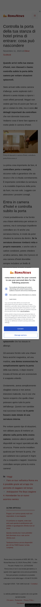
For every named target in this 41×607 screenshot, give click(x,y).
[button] (20, 299)
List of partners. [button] (25, 311)
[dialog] (20, 303)
